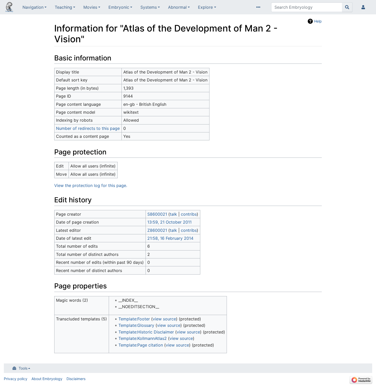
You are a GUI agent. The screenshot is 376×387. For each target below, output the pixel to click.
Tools (23, 368)
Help (318, 21)
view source (164, 318)
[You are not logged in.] (364, 7)
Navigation (33, 7)
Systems (148, 7)
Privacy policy (15, 378)
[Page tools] (259, 7)
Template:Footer (134, 318)
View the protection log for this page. (90, 185)
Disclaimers (76, 378)
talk (173, 214)
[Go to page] (347, 7)
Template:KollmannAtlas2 (142, 338)
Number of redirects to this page (88, 128)
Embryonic (118, 7)
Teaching (63, 7)
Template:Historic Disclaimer (146, 331)
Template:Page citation (140, 345)
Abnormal (177, 7)
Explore (205, 7)
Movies (90, 7)
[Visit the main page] (9, 8)
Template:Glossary (136, 325)
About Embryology (46, 378)
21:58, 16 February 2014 (170, 238)
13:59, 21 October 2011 (169, 222)
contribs (189, 214)
